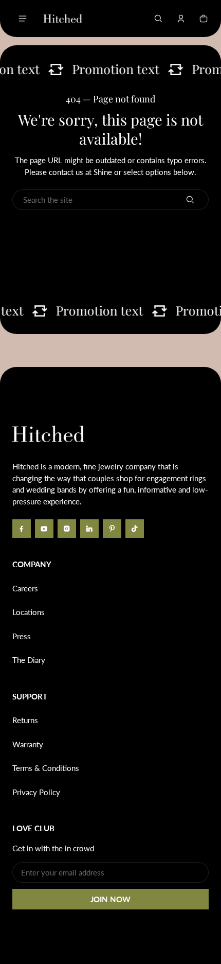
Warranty (27, 744)
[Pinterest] (112, 528)
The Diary (28, 659)
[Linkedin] (89, 528)
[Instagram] (67, 528)
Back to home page (110, 232)
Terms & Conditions (45, 768)
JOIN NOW (110, 899)
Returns (25, 720)
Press (21, 636)
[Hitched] (62, 18)
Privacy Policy (36, 792)
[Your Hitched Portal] (181, 18)
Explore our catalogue (110, 259)
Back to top (43, 382)
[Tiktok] (134, 528)
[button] (158, 18)
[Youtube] (44, 528)
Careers (25, 588)
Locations (28, 612)
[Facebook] (21, 528)
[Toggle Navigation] (22, 18)
